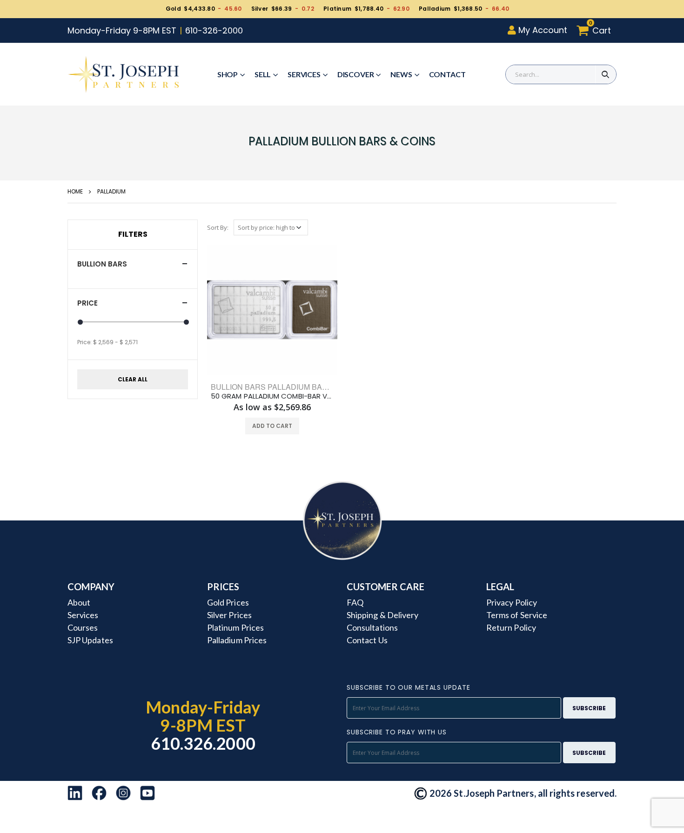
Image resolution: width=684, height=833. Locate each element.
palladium (111, 191)
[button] (596, 30)
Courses (82, 627)
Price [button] (87, 303)
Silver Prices (229, 615)
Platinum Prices (235, 627)
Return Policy (511, 627)
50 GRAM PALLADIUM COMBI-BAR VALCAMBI (272, 396)
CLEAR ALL (133, 379)
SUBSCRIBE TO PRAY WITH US (397, 732)
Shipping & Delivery (382, 615)
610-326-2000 (214, 30)
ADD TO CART (272, 426)
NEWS (401, 74)
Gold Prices (228, 602)
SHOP (227, 74)
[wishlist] (254, 426)
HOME (75, 191)
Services (304, 74)
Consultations (372, 627)
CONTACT (447, 74)
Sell (263, 74)
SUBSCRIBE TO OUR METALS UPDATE (408, 687)
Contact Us (367, 640)
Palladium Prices (237, 640)
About (78, 602)
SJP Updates (90, 640)
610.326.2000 (203, 743)
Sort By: (217, 227)
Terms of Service (516, 615)
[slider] (80, 322)
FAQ (355, 602)
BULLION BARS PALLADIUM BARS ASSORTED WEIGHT (309, 386)
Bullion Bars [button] (102, 264)
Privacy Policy (511, 602)
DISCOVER (355, 74)
